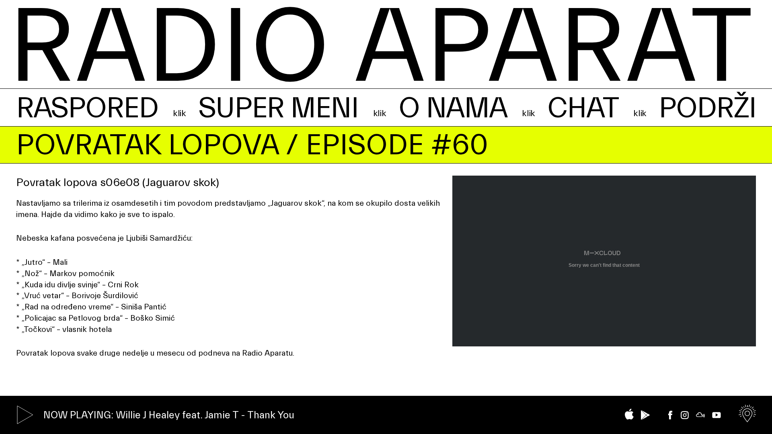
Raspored (87, 108)
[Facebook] (670, 415)
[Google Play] (645, 415)
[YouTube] (716, 415)
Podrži (707, 108)
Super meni (278, 108)
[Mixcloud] (700, 415)
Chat (582, 108)
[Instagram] (684, 415)
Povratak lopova (147, 145)
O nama (452, 108)
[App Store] (629, 414)
